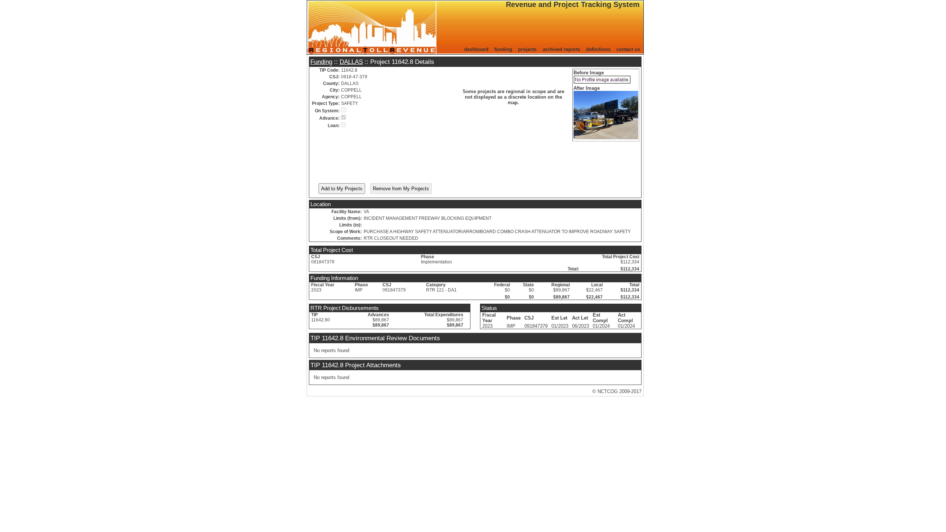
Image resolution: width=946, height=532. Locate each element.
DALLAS (351, 61)
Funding (321, 61)
